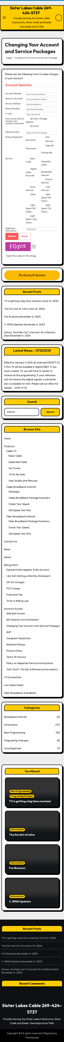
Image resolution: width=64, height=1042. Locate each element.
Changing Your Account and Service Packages (33, 626)
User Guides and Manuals (23, 480)
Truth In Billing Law (17, 601)
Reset (24, 236)
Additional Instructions (11, 229)
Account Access (13, 608)
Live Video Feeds (13, 685)
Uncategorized (12, 748)
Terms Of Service (16, 657)
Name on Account (14, 99)
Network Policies (15, 644)
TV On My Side (17, 474)
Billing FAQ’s (11, 565)
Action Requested (14, 137)
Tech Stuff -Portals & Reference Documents (32, 669)
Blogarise (48, 1033)
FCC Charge (13, 588)
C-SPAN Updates (14, 324)
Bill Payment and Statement (22, 619)
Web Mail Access (15, 613)
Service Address (13, 104)
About (7, 557)
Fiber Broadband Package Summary (29, 521)
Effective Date (12, 132)
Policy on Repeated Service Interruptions (29, 663)
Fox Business (11, 316)
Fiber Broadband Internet (20, 516)
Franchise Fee (14, 594)
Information (11, 724)
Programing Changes (16, 740)
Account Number (14, 94)
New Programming (14, 732)
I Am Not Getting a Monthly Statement (28, 576)
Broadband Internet (15, 717)
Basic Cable (15, 455)
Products (9, 446)
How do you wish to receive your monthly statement (14, 121)
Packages (14, 491)
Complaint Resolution (18, 638)
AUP (8, 632)
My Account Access (32, 275)
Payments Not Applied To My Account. (28, 569)
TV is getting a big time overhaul (23, 301)
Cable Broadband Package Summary (29, 498)
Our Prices (14, 468)
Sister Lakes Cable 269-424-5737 (31, 10)
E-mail (9, 114)
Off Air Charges (15, 582)
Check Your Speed (19, 504)
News (7, 549)
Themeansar (32, 1037)
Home (7, 438)
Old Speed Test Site (20, 510)
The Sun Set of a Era (16, 308)
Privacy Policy (14, 650)
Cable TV (11, 451)
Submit (12, 236)
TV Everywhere (12, 677)
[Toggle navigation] (4, 17)
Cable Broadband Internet (21, 487)
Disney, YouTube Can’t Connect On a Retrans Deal (29, 969)
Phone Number (13, 109)
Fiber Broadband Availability (20, 693)
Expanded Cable (18, 462)
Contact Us (10, 541)
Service (9, 159)
